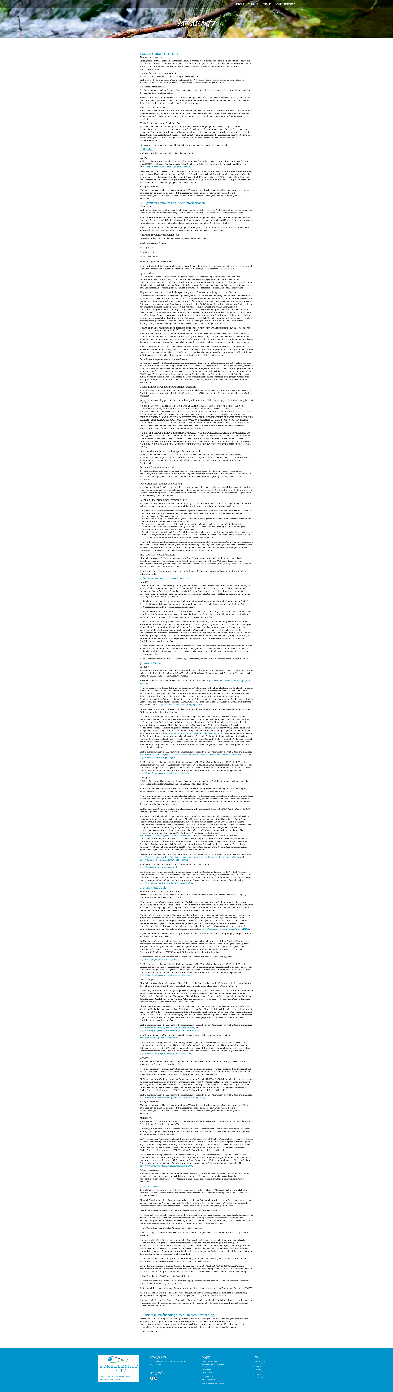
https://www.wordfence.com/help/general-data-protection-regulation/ (172, 1097)
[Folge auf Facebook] (151, 1378)
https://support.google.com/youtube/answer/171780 (225, 929)
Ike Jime (278, 4)
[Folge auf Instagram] (155, 1378)
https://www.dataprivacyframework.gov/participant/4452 (166, 773)
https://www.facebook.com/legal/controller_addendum (193, 733)
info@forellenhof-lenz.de (215, 1384)
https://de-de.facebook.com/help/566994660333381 (223, 755)
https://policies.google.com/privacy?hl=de (159, 959)
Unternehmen (239, 4)
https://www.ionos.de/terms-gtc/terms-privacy (168, 167)
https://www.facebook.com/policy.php (157, 757)
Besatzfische (289, 4)
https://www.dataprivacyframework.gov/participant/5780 (166, 975)
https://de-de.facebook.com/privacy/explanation (180, 704)
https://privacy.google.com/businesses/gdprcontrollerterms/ (167, 1027)
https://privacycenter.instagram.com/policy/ (219, 857)
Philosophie (253, 4)
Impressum (259, 1377)
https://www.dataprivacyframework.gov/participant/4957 (166, 1166)
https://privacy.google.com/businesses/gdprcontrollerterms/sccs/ (170, 1030)
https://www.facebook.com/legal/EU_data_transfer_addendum (169, 755)
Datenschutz (259, 1374)
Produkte (267, 4)
